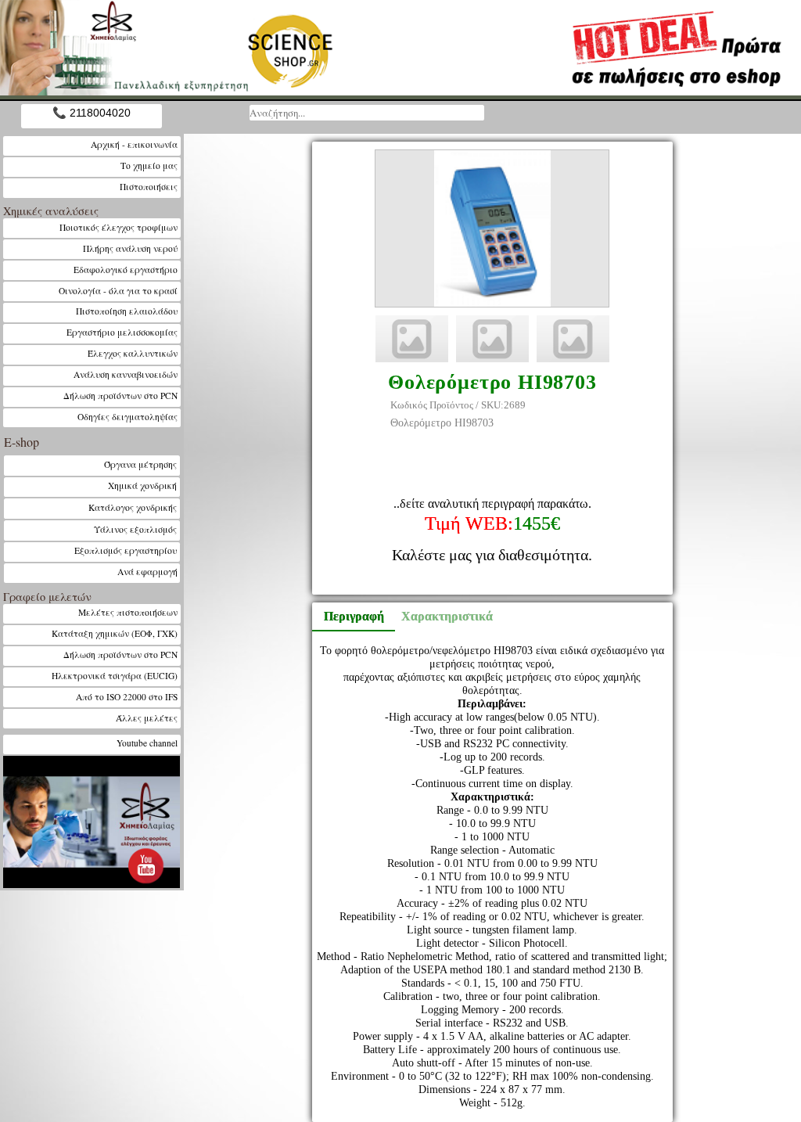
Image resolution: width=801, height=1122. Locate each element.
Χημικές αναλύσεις (51, 210)
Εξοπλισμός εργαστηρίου (126, 550)
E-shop (21, 441)
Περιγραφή (354, 616)
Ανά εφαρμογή (147, 571)
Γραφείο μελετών (47, 596)
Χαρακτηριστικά (439, 616)
